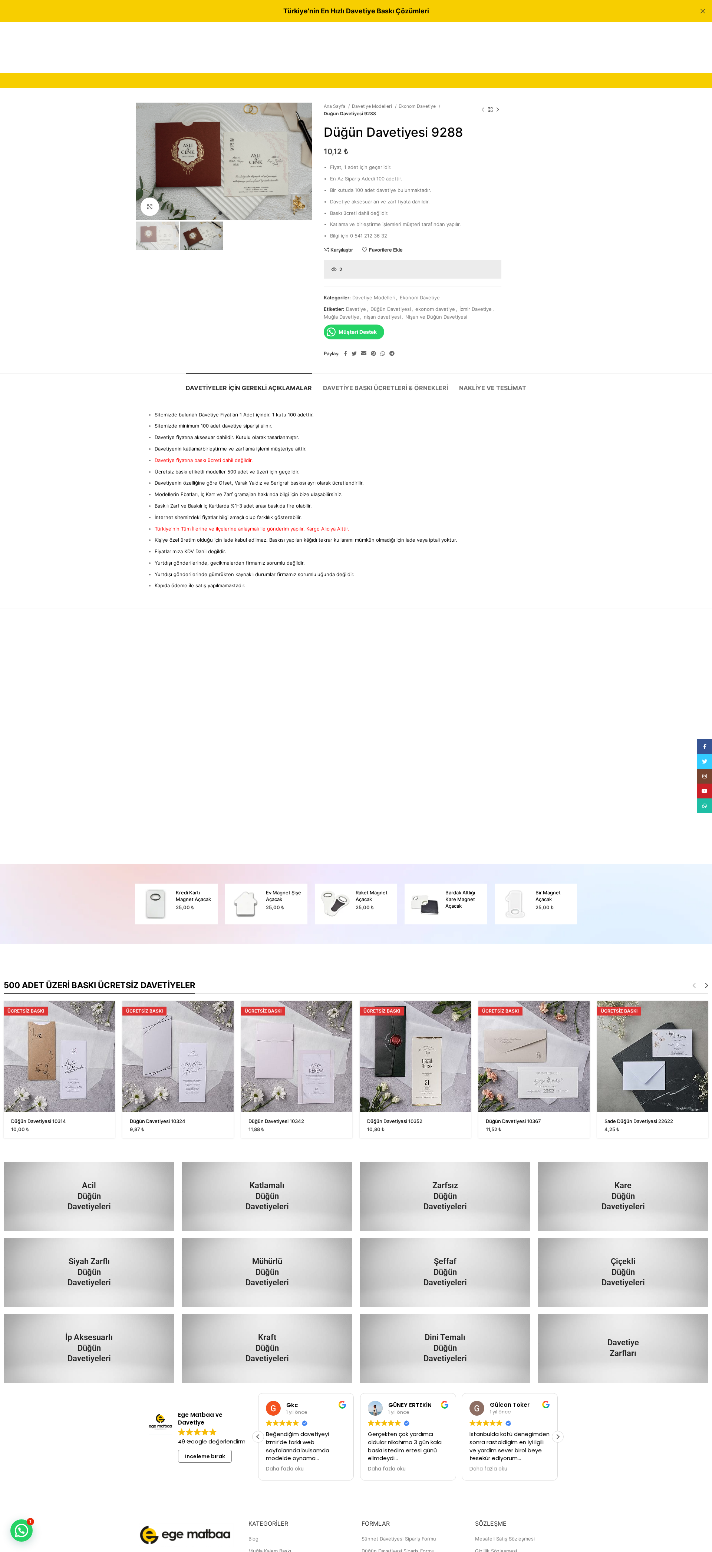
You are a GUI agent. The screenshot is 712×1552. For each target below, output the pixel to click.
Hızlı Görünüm (109, 1013)
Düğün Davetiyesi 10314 (38, 1121)
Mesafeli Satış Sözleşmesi (505, 1539)
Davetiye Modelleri (372, 106)
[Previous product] (483, 110)
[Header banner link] (345, 11)
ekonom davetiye (435, 309)
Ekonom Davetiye (418, 106)
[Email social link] (364, 353)
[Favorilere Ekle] (109, 1029)
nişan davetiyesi (382, 317)
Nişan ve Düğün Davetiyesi (436, 317)
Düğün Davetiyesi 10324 (157, 1121)
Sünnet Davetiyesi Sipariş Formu (399, 1539)
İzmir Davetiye (475, 309)
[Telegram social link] (392, 353)
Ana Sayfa (335, 106)
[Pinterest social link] (373, 353)
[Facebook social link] (345, 353)
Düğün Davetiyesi (390, 309)
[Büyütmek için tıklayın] (150, 206)
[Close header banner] (702, 11)
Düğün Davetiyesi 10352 (394, 1121)
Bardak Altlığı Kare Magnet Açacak (460, 899)
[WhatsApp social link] (382, 353)
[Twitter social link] (354, 353)
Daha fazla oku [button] (285, 1469)
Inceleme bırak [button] (205, 1456)
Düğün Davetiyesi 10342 (276, 1121)
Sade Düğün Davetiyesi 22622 (638, 1121)
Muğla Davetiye (341, 317)
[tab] (249, 384)
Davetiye (356, 309)
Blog (253, 1539)
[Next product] (497, 110)
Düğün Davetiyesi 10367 (513, 1121)
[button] (557, 1436)
